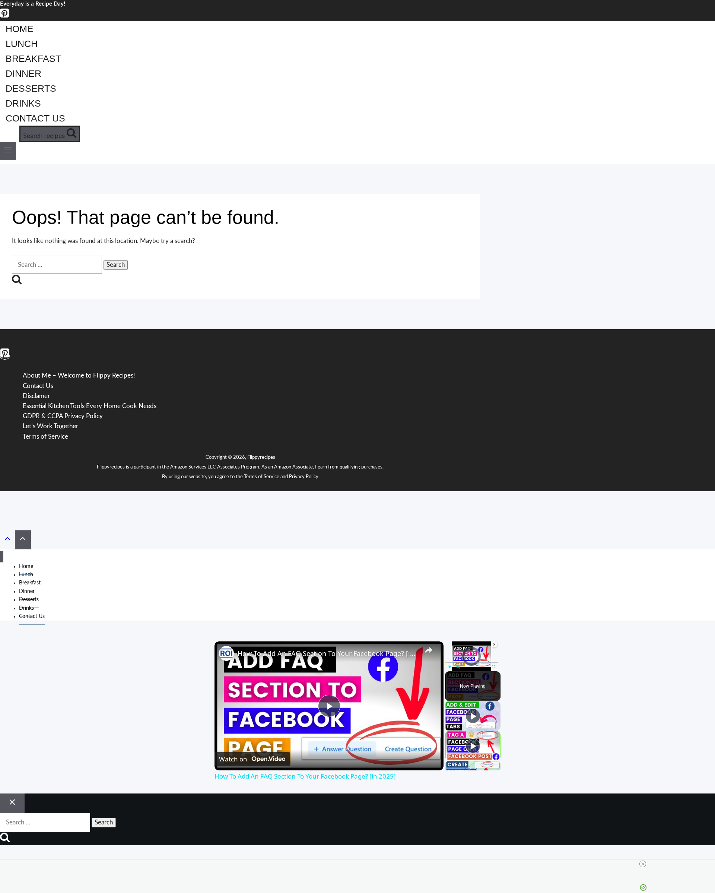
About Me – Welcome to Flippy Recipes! (79, 376)
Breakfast (33, 58)
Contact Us (35, 118)
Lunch (22, 43)
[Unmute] (458, 666)
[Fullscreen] (493, 666)
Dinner (23, 73)
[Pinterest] (4, 16)
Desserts (31, 88)
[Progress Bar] (471, 662)
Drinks (23, 103)
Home (20, 28)
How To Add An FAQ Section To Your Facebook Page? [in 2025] (328, 653)
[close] (642, 864)
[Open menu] (8, 151)
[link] (226, 653)
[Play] (449, 666)
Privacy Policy (303, 476)
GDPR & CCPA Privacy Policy (63, 416)
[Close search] (12, 803)
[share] (428, 650)
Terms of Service (261, 476)
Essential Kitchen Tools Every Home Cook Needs (89, 406)
